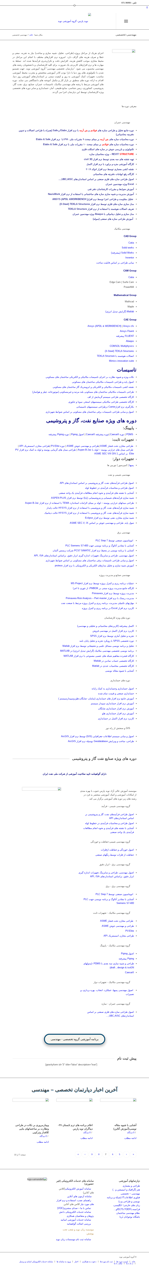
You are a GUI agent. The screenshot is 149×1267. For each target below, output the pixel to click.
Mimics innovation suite (121, 360)
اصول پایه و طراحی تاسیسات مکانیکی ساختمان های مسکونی (103, 382)
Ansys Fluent (127, 331)
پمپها (131, 465)
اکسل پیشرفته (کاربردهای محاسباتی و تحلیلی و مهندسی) (105, 626)
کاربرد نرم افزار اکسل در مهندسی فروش (113, 631)
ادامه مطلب (130, 1138)
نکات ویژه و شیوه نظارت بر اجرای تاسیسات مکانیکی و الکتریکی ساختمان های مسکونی (90, 377)
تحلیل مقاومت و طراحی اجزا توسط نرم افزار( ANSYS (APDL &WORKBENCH (93, 199)
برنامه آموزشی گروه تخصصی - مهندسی (74, 1039)
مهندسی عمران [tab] (122, 122)
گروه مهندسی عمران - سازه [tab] (116, 1003)
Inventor (129, 257)
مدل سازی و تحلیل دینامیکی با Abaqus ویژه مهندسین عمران (103, 214)
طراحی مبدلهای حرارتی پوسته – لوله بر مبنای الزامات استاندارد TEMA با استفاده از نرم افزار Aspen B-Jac (79, 503)
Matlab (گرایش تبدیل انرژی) (119, 311)
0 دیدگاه (130, 1132)
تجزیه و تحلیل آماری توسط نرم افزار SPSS (112, 636)
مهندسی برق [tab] (123, 532)
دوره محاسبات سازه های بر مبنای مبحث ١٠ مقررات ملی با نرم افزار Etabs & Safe (88, 144)
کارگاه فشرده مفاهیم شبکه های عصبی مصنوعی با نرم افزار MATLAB (99, 656)
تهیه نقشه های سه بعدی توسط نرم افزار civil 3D (109, 159)
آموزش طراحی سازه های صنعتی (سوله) (113, 219)
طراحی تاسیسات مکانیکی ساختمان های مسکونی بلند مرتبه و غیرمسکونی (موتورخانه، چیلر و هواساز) (83, 392)
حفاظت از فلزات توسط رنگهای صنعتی (114, 854)
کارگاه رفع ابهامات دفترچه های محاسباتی (113, 174)
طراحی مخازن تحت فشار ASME (116, 446)
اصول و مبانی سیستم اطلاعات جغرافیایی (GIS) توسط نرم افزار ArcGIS (97, 736)
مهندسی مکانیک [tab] (122, 228)
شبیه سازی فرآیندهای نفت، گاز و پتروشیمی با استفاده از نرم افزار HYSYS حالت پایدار (90, 507)
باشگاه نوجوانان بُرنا (130, 1216)
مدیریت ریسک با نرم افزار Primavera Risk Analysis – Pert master (100, 598)
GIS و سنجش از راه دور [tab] (118, 728)
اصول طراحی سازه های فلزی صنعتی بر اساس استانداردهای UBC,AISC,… (96, 179)
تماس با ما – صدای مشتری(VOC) (74, 1208)
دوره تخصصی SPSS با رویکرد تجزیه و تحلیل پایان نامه (106, 640)
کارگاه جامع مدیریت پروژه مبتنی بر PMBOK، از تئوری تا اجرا (103, 588)
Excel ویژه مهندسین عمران (119, 184)
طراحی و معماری (131, 1185)
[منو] (126, 21)
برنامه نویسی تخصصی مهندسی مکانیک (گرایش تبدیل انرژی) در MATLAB (97, 650)
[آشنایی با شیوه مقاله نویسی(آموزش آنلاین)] (118, 1110)
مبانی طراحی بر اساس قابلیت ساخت (115, 262)
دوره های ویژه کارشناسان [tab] (117, 617)
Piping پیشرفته (126, 958)
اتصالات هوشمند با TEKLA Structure (115, 356)
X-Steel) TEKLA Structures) (119, 351)
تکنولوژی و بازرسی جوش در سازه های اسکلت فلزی (108, 149)
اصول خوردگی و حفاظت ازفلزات (117, 849)
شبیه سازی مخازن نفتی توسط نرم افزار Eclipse (109, 517)
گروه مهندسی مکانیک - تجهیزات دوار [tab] (112, 982)
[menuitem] (132, 21)
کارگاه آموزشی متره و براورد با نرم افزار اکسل (110, 164)
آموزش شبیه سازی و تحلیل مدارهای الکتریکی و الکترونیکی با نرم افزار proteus (94, 565)
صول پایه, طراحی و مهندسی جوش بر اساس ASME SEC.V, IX (102, 523)
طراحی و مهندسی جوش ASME (83, 446)
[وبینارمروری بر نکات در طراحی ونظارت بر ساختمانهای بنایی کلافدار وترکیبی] (31, 1110)
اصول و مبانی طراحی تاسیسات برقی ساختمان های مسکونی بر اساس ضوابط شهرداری (90, 411)
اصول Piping (77, 434)
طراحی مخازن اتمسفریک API (34, 446)
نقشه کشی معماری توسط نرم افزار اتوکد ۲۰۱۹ (110, 169)
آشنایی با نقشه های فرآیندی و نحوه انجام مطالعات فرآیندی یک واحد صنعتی (96, 493)
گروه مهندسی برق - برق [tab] (118, 886)
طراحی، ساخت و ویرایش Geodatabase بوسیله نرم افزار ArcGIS (101, 741)
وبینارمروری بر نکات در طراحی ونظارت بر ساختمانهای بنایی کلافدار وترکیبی (32, 1129)
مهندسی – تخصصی (130, 1193)
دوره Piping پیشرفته (59, 434)
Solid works (128, 247)
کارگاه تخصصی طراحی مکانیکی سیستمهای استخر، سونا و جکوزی (101, 401)
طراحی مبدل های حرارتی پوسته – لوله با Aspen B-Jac (105, 449)
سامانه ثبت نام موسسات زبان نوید (73, 1239)
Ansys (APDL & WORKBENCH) (104, 326)
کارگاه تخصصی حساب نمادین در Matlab (113, 660)
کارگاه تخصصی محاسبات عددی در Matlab (113, 666)
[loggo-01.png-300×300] (74, 21)
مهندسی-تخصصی (126, 34)
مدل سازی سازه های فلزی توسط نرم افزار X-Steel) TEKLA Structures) (97, 204)
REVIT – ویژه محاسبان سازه (111, 154)
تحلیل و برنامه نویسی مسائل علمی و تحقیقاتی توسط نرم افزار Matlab (98, 646)
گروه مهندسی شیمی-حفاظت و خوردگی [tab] (110, 841)
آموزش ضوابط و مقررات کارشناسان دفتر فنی (111, 189)
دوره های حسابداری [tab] (120, 680)
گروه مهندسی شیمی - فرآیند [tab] (115, 806)
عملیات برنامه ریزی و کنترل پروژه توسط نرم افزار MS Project (102, 583)
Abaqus (130, 341)
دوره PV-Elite (58, 446)
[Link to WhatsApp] (97, 21)
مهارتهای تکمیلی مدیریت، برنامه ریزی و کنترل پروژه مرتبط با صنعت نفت (97, 603)
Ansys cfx (128, 326)
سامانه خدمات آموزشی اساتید (76, 1219)
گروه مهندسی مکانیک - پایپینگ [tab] (115, 945)
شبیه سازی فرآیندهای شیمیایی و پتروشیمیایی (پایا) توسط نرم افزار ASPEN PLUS (92, 497)
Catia (131, 242)
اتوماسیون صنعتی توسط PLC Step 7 (115, 540)
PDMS (129, 434)
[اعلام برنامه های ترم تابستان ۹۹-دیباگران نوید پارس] (74, 1110)
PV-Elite (129, 930)
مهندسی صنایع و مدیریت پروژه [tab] (114, 575)
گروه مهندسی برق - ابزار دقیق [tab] (114, 864)
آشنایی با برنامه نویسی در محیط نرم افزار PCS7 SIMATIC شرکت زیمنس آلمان (93, 550)
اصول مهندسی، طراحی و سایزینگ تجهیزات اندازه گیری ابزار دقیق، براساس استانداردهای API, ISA (84, 555)
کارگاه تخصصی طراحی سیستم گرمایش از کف (110, 397)
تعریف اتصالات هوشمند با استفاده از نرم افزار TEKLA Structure (100, 209)
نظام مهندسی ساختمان (128, 1213)
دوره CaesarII (117, 434)
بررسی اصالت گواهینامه (79, 1223)
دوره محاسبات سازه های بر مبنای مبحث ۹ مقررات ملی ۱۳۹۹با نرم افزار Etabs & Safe (85, 139)
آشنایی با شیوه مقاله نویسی (119, 670)
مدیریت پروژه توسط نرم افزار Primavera (113, 593)
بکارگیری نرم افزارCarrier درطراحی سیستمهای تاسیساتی (105, 406)
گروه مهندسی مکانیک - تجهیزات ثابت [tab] (111, 913)
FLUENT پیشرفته (125, 336)
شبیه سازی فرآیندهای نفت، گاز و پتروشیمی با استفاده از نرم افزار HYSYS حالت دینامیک (89, 513)
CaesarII (129, 972)
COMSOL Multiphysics (122, 346)
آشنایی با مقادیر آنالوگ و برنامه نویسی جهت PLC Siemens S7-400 (99, 545)
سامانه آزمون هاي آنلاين (80, 1196)
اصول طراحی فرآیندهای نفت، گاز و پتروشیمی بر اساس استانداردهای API (96, 483)
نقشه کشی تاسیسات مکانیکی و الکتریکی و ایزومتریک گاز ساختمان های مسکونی (93, 387)
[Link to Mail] (103, 21)
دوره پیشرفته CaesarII (97, 434)
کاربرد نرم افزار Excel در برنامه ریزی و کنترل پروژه (108, 608)
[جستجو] (132, 21)
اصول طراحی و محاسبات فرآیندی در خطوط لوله (109, 488)
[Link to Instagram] (108, 21)
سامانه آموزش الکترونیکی (78, 1188)
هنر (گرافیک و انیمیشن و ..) (126, 1189)
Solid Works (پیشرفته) (122, 252)
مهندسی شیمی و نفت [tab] (119, 474)
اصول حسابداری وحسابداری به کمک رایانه (113, 688)
